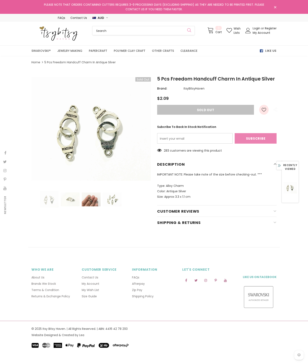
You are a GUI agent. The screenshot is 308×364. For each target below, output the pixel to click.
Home (35, 62)
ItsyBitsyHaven (194, 88)
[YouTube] (225, 280)
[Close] (304, 328)
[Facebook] (186, 280)
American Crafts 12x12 (264, 337)
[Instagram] (206, 280)
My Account (261, 33)
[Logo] (58, 33)
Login (257, 28)
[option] (91, 129)
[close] (275, 7)
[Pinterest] (215, 280)
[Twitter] (196, 280)
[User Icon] (248, 30)
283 (166, 150)
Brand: (162, 88)
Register (271, 28)
